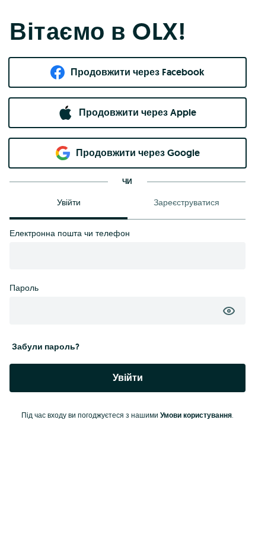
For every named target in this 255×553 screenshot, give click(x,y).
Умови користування (196, 415)
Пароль (24, 288)
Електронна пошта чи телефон (69, 233)
